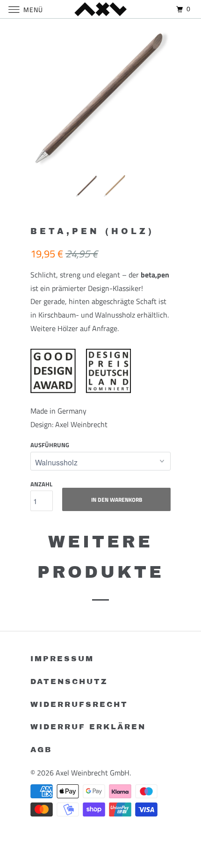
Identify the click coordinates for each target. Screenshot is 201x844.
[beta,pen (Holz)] (100, 98)
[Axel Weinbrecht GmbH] (100, 9)
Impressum (62, 659)
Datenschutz (69, 681)
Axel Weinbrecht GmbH (92, 772)
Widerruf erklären (88, 727)
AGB (41, 750)
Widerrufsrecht (79, 704)
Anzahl (41, 484)
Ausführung (49, 445)
